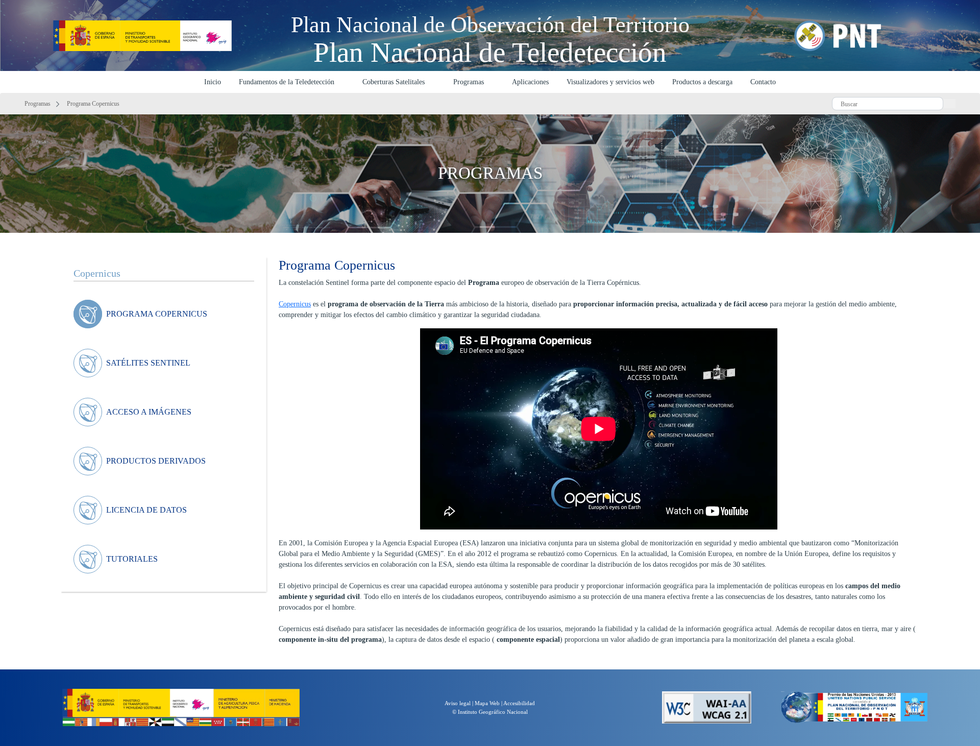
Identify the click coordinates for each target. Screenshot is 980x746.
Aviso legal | (460, 703)
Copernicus (295, 304)
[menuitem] (154, 314)
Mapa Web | (489, 703)
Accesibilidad (519, 703)
